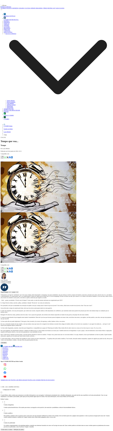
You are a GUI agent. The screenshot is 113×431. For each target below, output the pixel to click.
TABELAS (5, 357)
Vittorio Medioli (11, 100)
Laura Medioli (10, 103)
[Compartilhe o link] (2, 157)
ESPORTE (5, 354)
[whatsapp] (5, 158)
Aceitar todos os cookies (6, 429)
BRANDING (39, 8)
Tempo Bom (10, 106)
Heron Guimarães (11, 102)
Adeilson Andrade (11, 104)
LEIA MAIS (3, 342)
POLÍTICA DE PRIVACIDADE (19, 380)
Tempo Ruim (10, 107)
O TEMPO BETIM (8, 346)
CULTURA (27, 8)
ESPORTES (15, 8)
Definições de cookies (19, 429)
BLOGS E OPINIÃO (11, 33)
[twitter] (8, 158)
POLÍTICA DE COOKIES (34, 380)
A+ (17, 292)
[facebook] (10, 158)
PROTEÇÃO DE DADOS (48, 380)
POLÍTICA (9, 8)
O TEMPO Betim (8, 126)
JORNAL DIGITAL (6, 6)
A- (10, 292)
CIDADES (21, 8)
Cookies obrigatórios (9, 404)
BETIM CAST (51, 8)
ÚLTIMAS (3, 8)
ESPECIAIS (5, 358)
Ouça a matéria (4, 292)
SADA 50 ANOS (60, 8)
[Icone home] (4, 124)
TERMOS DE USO (6, 380)
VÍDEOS (45, 8)
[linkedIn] (12, 158)
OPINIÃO (33, 8)
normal (13, 292)
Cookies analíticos (8, 413)
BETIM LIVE (18, 346)
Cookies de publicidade (9, 422)
